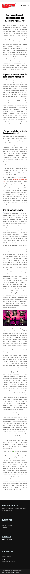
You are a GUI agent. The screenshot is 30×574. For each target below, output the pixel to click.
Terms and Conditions (7, 525)
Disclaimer (4, 527)
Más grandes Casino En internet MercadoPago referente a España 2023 (15, 17)
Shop (3, 523)
